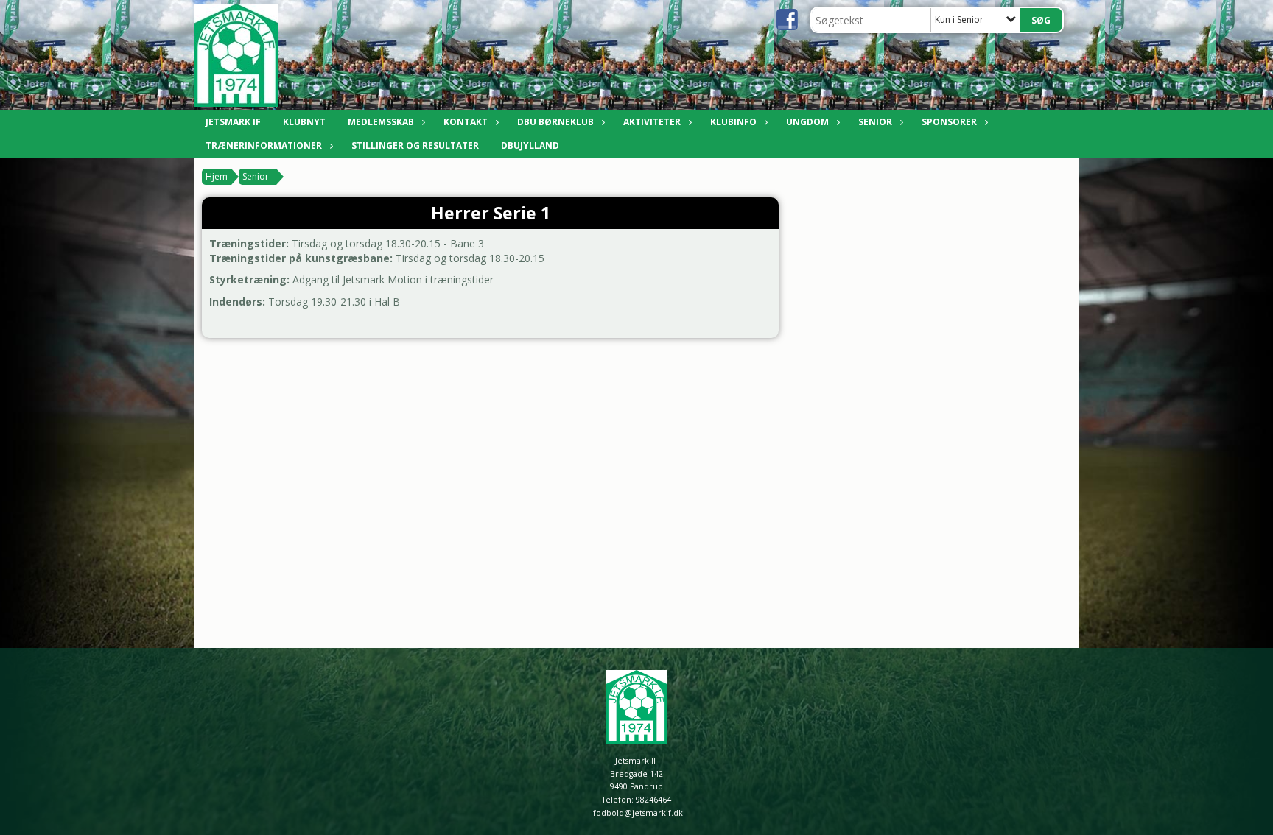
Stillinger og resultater (415, 145)
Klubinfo (733, 122)
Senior (875, 122)
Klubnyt (304, 122)
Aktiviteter (652, 122)
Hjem (217, 176)
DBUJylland (530, 145)
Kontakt (465, 122)
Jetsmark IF (233, 122)
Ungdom (807, 122)
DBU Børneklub (555, 122)
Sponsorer (949, 122)
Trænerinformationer (264, 145)
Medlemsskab (381, 122)
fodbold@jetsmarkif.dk (638, 813)
